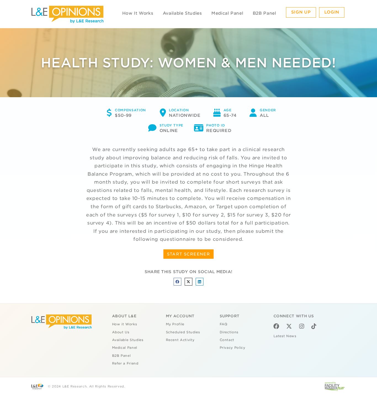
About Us (120, 332)
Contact (227, 340)
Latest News (285, 336)
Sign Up (301, 12)
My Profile (175, 324)
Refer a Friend (125, 363)
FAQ (223, 324)
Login (331, 12)
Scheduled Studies (183, 332)
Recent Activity (180, 340)
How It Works (137, 13)
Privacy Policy (232, 348)
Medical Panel (227, 13)
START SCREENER (188, 254)
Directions (229, 332)
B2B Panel (264, 13)
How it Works (124, 324)
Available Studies (182, 13)
